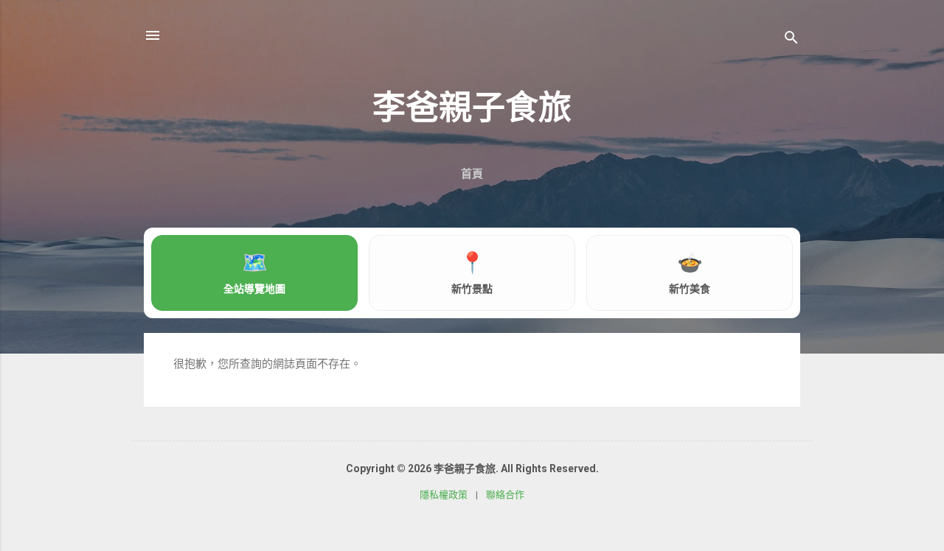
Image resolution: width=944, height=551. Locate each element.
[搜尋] (791, 40)
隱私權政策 (444, 494)
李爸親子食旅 (472, 107)
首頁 (472, 173)
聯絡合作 (505, 494)
